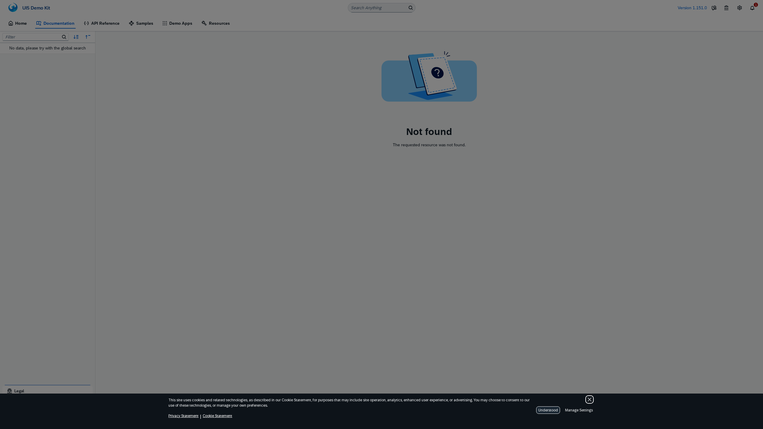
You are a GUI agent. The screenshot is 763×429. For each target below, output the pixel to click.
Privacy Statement (183, 416)
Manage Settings (579, 410)
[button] (589, 399)
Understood (548, 410)
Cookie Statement (217, 416)
